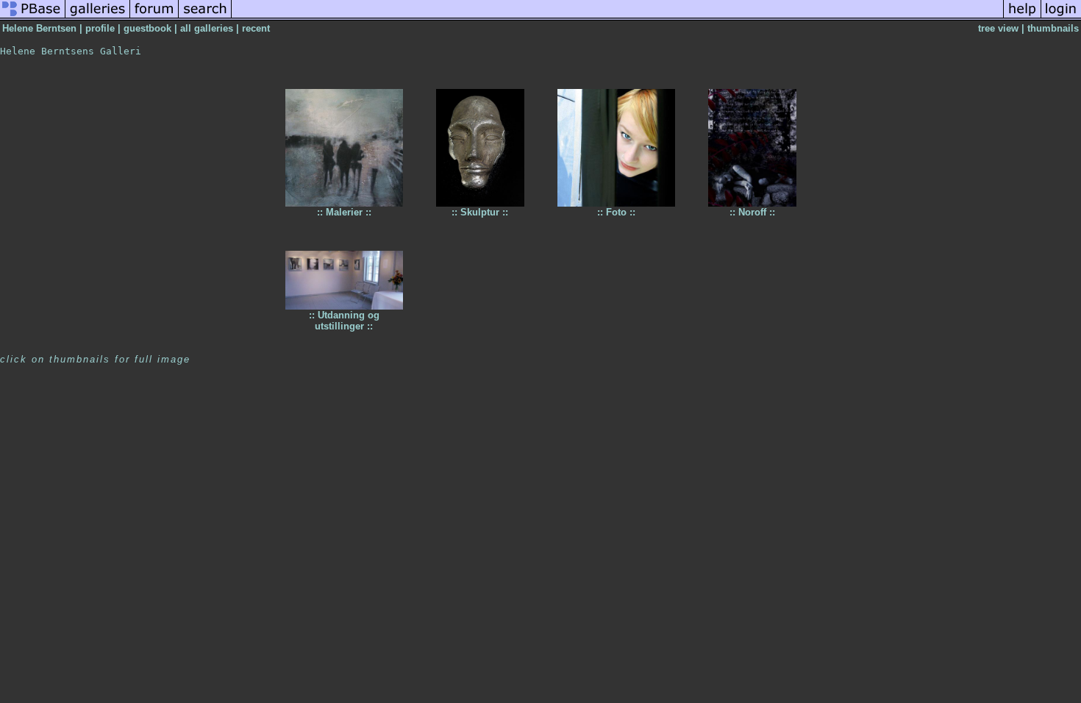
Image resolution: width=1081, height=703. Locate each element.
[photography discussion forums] (154, 17)
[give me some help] (1022, 17)
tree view (998, 28)
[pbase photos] (32, 17)
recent (256, 28)
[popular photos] (617, 17)
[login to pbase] (1061, 17)
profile (100, 28)
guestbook (147, 28)
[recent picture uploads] (97, 17)
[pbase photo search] (205, 17)
